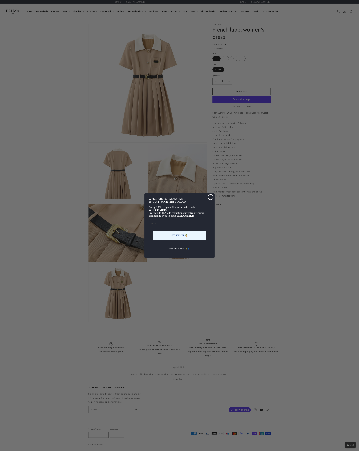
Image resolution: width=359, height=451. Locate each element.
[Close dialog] (210, 197)
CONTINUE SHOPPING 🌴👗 (179, 248)
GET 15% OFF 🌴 (179, 235)
